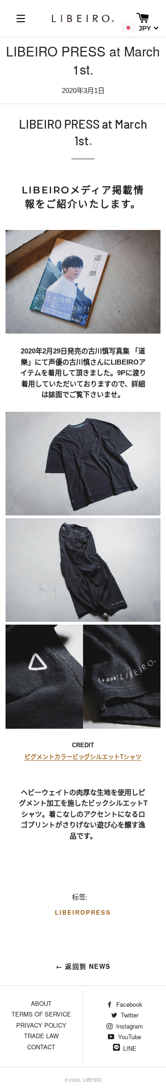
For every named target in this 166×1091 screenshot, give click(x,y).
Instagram (128, 1026)
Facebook (128, 1004)
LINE (129, 1048)
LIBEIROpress (83, 912)
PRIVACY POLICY (41, 1025)
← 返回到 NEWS (83, 966)
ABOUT (41, 1003)
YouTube (128, 1036)
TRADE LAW (41, 1035)
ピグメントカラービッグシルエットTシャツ (83, 756)
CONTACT (41, 1046)
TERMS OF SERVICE (41, 1014)
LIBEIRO (92, 1080)
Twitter (128, 1014)
